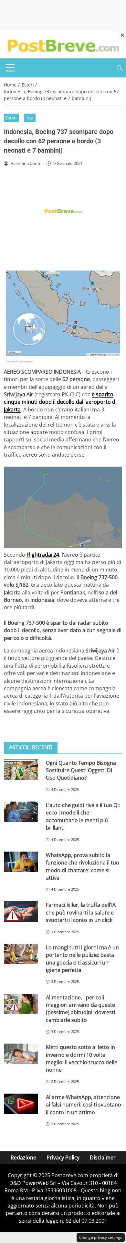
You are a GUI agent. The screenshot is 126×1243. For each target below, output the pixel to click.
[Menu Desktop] (10, 67)
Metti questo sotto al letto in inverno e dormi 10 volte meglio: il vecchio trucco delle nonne (81, 1058)
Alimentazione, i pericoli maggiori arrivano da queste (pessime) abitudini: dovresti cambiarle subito (80, 1009)
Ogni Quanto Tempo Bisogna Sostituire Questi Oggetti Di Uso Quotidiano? (81, 770)
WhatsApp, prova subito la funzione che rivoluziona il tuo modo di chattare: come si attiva (82, 866)
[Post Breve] (63, 44)
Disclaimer (103, 1157)
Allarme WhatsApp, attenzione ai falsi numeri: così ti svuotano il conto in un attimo (83, 1105)
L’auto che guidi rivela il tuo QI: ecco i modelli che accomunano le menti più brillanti (83, 816)
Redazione (23, 1157)
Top (29, 118)
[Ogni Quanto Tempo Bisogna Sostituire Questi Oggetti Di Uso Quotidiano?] (21, 769)
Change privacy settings (100, 1237)
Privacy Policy (63, 1157)
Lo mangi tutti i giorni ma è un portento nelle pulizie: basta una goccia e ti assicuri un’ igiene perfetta (82, 959)
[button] (119, 68)
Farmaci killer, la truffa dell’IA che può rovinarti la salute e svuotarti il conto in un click (81, 912)
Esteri (11, 118)
